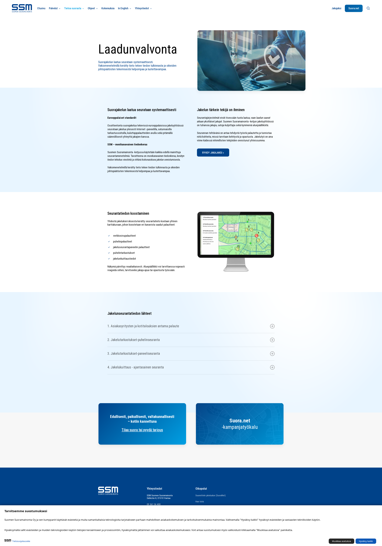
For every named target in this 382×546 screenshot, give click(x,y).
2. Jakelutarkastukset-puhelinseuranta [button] (133, 340)
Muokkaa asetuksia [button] (341, 541)
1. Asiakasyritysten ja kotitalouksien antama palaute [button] (143, 326)
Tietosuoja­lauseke (21, 541)
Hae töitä (199, 501)
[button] (213, 153)
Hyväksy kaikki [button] (366, 541)
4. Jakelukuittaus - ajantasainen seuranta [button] (135, 367)
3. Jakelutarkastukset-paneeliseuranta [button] (133, 354)
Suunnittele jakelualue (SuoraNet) (210, 495)
